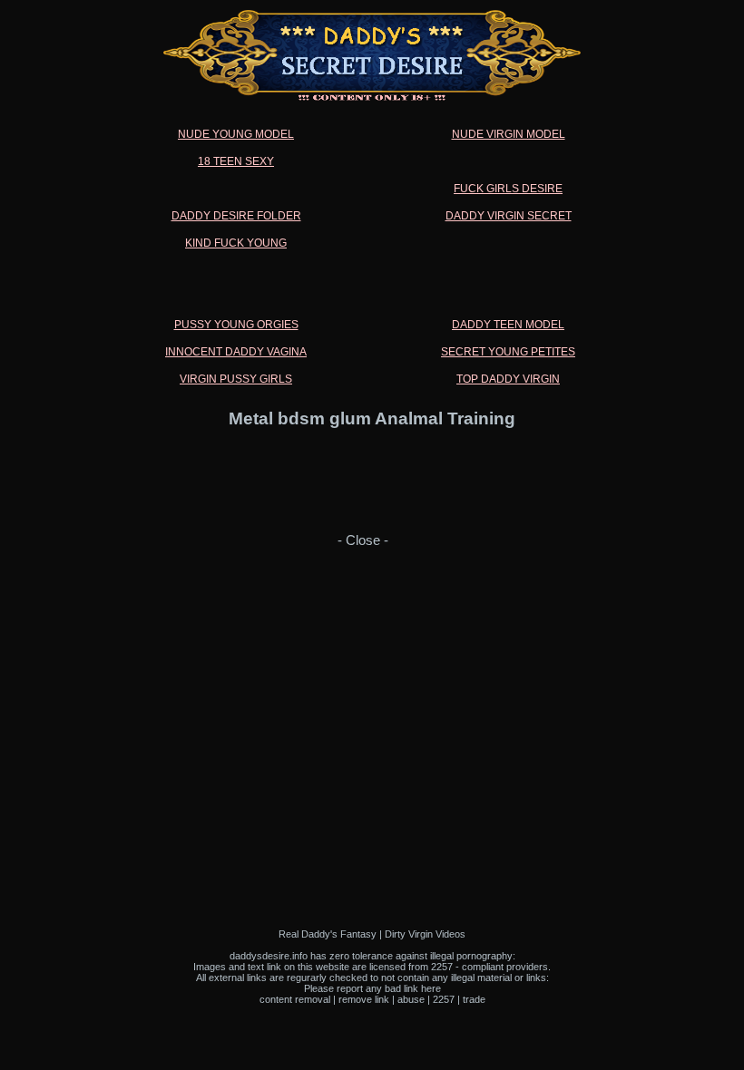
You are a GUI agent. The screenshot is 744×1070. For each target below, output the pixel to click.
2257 (444, 999)
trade (474, 999)
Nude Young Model (236, 134)
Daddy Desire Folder (236, 215)
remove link (363, 999)
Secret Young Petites (508, 351)
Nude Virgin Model (508, 134)
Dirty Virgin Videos (425, 934)
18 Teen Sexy (236, 161)
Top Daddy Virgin (508, 379)
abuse (411, 999)
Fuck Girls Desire (508, 188)
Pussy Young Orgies (236, 324)
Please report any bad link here (372, 988)
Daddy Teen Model (508, 324)
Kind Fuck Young (236, 243)
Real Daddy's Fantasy (328, 934)
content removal (294, 999)
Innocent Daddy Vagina (236, 351)
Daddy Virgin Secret (508, 215)
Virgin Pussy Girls (236, 379)
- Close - (363, 540)
